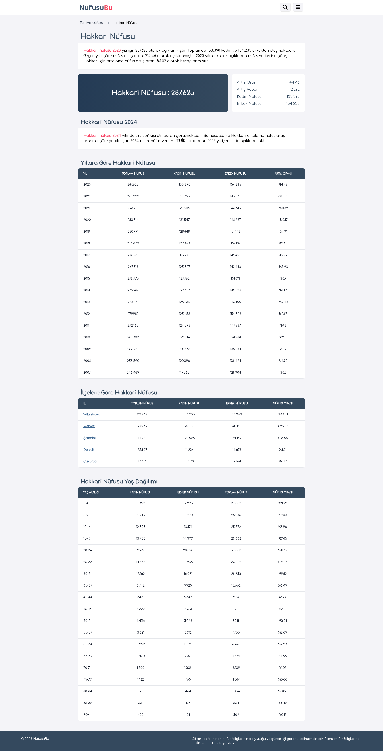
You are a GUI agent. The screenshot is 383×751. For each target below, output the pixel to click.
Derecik (89, 449)
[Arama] (285, 7)
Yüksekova (91, 414)
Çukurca (90, 461)
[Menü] (298, 7)
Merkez (89, 426)
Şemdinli (89, 438)
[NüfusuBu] (134, 7)
